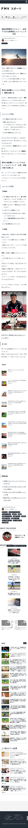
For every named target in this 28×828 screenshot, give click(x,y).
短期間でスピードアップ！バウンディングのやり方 (16, 369)
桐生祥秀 (14, 514)
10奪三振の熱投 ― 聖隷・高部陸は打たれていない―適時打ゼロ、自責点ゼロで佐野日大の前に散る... (18, 733)
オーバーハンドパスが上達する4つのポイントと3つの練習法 (18, 754)
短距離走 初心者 (6, 518)
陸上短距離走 (5, 522)
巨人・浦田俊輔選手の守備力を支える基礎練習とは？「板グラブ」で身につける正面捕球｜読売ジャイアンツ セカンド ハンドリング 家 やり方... (18, 661)
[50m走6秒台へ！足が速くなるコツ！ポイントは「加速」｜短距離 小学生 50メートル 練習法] (14, 572)
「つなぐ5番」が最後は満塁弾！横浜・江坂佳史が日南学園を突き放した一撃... (18, 714)
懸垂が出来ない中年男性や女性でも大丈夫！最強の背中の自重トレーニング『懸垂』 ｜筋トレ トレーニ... (18, 789)
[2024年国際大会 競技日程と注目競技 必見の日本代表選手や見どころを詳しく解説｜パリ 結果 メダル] (14, 555)
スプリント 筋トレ (6, 514)
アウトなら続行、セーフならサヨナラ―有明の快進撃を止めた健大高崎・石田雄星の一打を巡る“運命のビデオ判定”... (18, 694)
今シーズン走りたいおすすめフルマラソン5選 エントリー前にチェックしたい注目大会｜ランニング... (18, 655)
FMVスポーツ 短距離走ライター (11, 40)
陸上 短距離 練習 (17, 520)
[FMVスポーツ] (11, 9)
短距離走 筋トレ (15, 518)
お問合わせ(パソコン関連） (18, 817)
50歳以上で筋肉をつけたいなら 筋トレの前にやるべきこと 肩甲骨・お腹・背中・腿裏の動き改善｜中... (18, 763)
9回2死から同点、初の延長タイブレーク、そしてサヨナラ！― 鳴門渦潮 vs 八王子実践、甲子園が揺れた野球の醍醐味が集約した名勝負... (18, 720)
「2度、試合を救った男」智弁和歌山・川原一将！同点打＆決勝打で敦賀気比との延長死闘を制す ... (18, 707)
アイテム (18, 599)
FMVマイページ (19, 819)
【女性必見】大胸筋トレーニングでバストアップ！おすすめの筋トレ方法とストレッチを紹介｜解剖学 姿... (18, 772)
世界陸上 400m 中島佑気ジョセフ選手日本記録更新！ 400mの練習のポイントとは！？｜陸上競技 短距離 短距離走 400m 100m (17, 434)
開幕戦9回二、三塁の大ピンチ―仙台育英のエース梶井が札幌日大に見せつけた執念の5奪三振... (18, 739)
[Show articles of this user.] (8, 536)
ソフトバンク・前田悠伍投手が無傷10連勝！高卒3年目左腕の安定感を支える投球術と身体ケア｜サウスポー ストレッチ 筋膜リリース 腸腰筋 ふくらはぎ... (18, 668)
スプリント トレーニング (14, 512)
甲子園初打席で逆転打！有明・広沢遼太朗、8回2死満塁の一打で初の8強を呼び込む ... (18, 701)
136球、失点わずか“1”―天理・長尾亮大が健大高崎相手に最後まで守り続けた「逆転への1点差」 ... (18, 688)
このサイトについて (18, 816)
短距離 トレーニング (7, 516)
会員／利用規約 (7, 817)
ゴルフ (19, 549)
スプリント (5, 512)
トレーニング (4, 43)
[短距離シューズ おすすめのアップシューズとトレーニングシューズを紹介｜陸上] (14, 605)
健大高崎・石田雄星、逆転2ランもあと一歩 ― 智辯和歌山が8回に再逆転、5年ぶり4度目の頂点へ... (18, 675)
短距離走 (23, 516)
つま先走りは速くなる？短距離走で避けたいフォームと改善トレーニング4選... (18, 648)
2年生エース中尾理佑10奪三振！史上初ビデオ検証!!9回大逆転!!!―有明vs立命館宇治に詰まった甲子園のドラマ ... (18, 727)
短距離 (20, 514)
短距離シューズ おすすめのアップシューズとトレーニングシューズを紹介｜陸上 (14, 611)
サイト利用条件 (9, 816)
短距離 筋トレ (17, 516)
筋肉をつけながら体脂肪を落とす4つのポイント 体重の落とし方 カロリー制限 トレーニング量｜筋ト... (18, 780)
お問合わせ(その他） (9, 819)
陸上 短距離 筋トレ (7, 520)
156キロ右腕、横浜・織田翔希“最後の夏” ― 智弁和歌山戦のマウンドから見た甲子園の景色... (18, 681)
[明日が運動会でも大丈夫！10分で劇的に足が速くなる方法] (14, 588)
